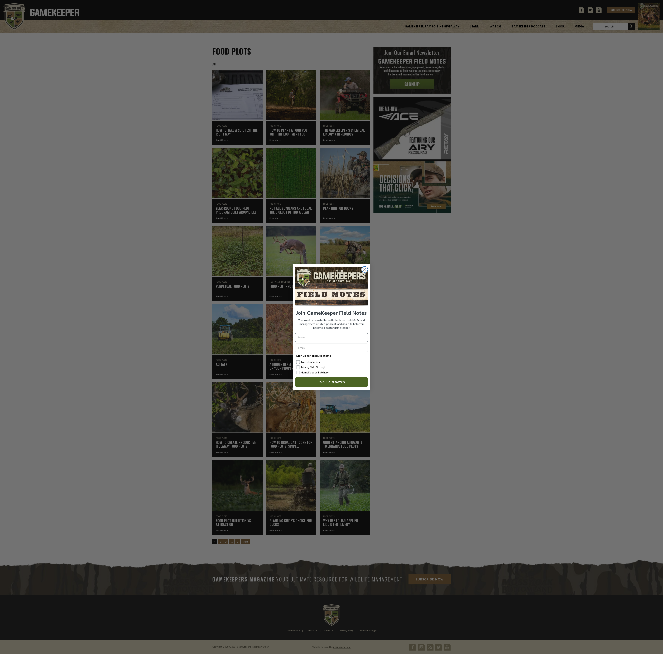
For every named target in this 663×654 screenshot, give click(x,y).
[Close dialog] (365, 269)
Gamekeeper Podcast (528, 26)
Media (579, 26)
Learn (474, 26)
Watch (495, 26)
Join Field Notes (331, 382)
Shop (560, 26)
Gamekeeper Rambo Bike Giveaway (432, 26)
